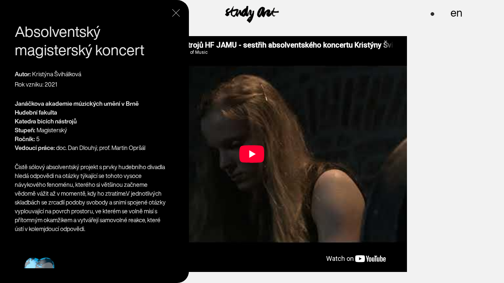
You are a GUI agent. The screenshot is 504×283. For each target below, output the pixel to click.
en (456, 12)
